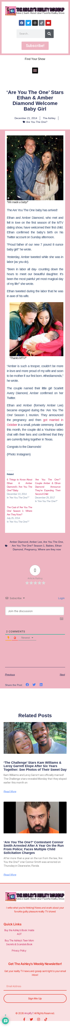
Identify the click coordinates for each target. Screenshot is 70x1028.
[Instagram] (35, 23)
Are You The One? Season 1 (28, 545)
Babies (50, 545)
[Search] (49, 33)
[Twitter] (28, 23)
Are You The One (53, 541)
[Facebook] (22, 23)
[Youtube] (48, 23)
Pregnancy (30, 549)
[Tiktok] (42, 23)
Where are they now (49, 549)
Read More (10, 791)
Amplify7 (28, 1013)
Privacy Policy (19, 950)
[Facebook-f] (24, 1019)
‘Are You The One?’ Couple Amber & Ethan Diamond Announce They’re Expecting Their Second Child (47, 486)
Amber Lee (35, 541)
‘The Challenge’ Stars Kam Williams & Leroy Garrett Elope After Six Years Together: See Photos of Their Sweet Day (35, 766)
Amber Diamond (19, 541)
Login (61, 598)
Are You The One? (36, 121)
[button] (35, 70)
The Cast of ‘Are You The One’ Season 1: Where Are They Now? (19, 511)
